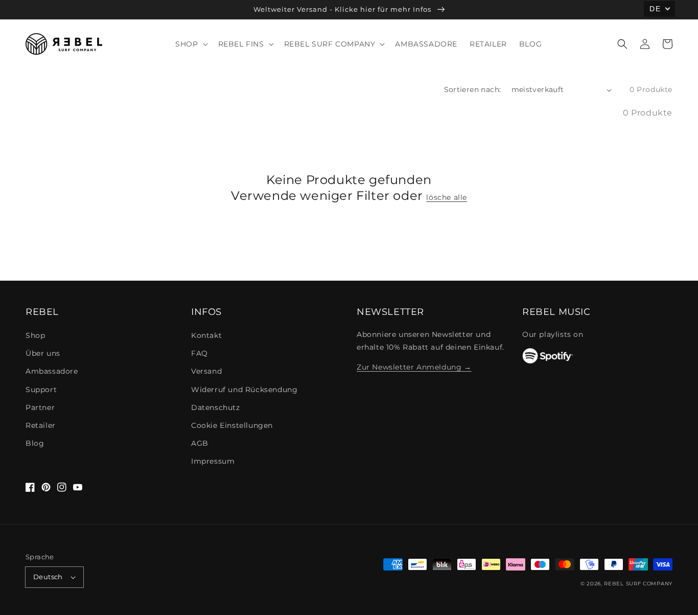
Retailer (41, 425)
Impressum (213, 461)
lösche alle (446, 197)
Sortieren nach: (472, 89)
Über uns (43, 353)
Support (41, 389)
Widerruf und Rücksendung (244, 389)
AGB (199, 443)
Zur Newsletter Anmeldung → (414, 367)
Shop (35, 335)
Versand (206, 371)
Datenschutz (215, 407)
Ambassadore (52, 371)
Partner (40, 407)
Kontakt (206, 335)
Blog (35, 443)
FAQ (199, 353)
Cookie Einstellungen (232, 425)
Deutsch (48, 577)
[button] (622, 44)
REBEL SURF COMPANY (638, 583)
